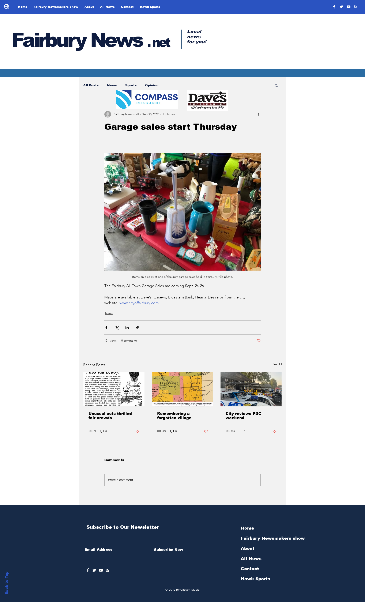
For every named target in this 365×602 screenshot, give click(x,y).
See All (277, 364)
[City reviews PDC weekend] (251, 389)
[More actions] (258, 114)
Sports (131, 85)
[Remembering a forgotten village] (182, 389)
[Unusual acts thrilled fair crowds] (113, 389)
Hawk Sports (255, 578)
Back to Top (7, 583)
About (247, 548)
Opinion (151, 85)
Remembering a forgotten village (174, 415)
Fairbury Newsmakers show (273, 538)
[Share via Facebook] (106, 328)
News (112, 85)
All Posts (91, 85)
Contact (250, 568)
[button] (276, 85)
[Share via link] (137, 328)
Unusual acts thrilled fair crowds (110, 415)
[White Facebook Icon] (87, 570)
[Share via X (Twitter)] (117, 328)
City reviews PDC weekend (243, 415)
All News (251, 558)
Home (247, 528)
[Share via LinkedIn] (127, 328)
